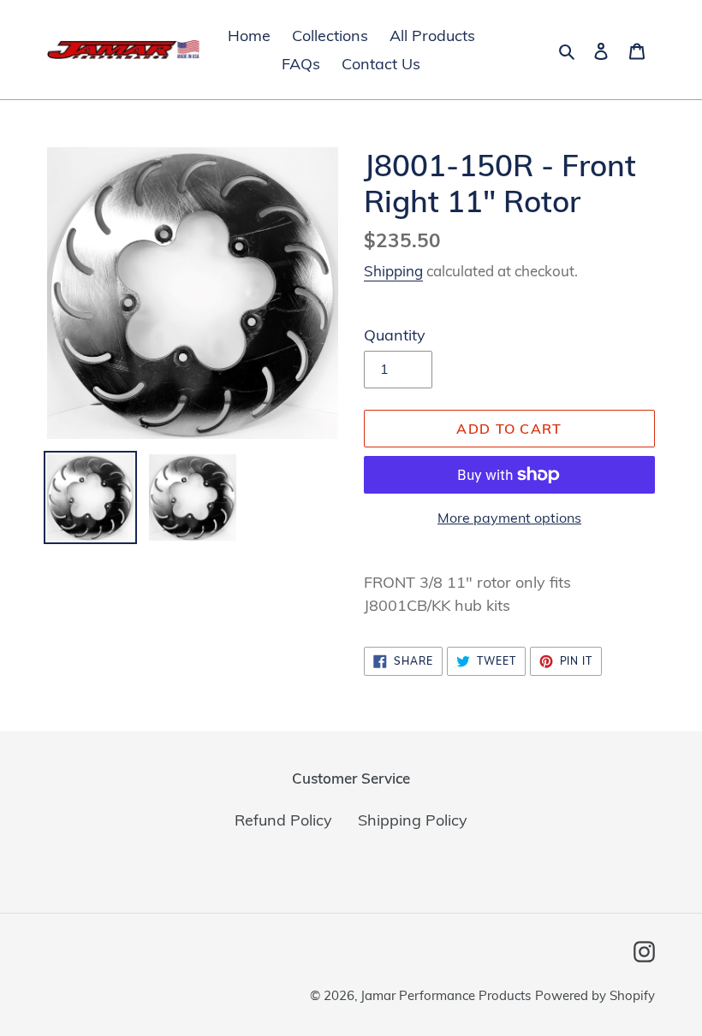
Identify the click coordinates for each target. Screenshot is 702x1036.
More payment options (509, 517)
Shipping (393, 271)
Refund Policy (283, 820)
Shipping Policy (412, 820)
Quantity (394, 335)
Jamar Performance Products (445, 995)
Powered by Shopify (595, 995)
